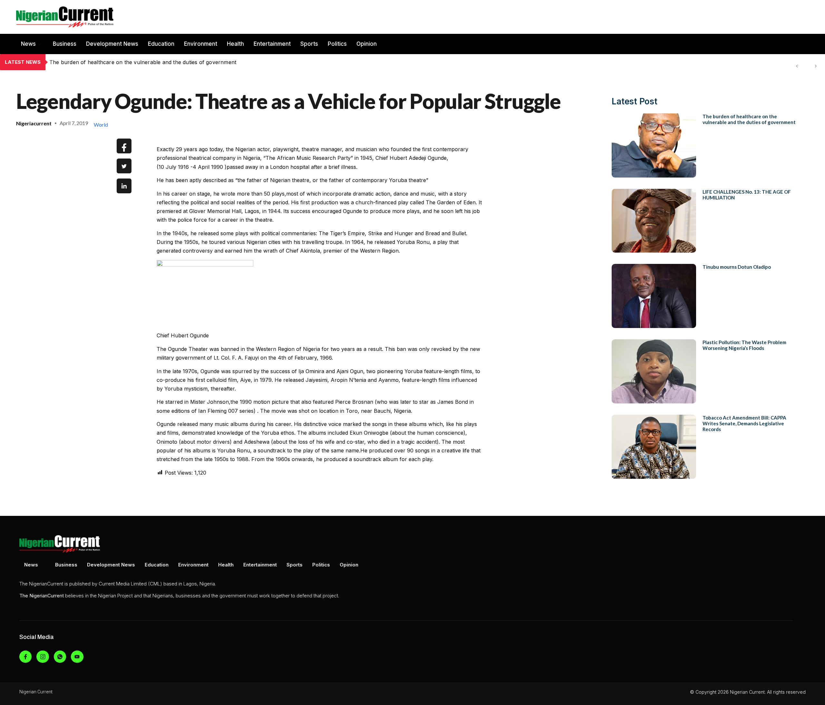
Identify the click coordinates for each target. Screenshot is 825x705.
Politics (337, 44)
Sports (309, 44)
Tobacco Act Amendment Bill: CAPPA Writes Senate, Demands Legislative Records (744, 423)
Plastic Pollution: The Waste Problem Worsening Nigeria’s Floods (744, 345)
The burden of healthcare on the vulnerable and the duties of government (749, 119)
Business (64, 44)
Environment (200, 44)
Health (235, 44)
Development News (112, 44)
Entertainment (272, 44)
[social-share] (124, 146)
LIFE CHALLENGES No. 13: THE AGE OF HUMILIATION (119, 62)
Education (161, 44)
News (28, 44)
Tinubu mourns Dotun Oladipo (737, 267)
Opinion (366, 44)
